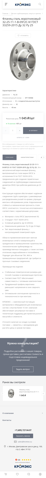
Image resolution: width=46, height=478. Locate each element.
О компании (8, 413)
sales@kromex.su (25, 442)
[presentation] (43, 157)
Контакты (6, 420)
